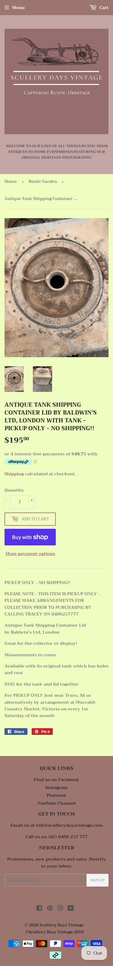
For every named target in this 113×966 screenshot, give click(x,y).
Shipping (14, 473)
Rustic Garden (43, 181)
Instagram (57, 787)
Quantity (14, 490)
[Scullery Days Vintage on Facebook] (39, 909)
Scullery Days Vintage (61, 925)
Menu (18, 7)
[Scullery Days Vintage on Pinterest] (50, 909)
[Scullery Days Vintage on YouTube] (70, 909)
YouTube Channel (56, 803)
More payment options (30, 553)
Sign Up (97, 880)
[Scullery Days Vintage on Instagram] (60, 909)
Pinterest (56, 795)
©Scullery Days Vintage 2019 (54, 932)
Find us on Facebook (56, 779)
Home (11, 181)
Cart (103, 7)
